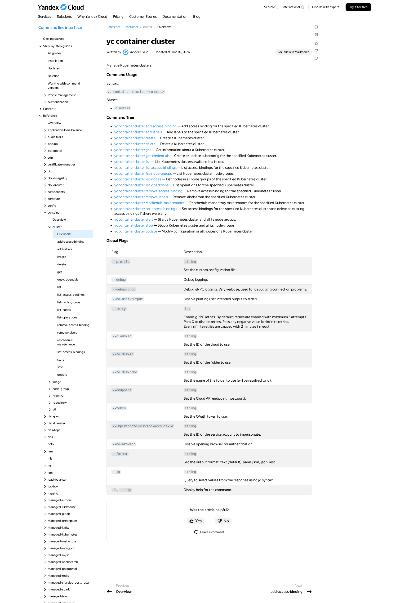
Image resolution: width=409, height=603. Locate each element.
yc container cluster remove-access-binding (148, 191)
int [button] (187, 309)
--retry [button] (119, 309)
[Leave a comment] (316, 58)
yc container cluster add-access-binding (145, 126)
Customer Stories (143, 16)
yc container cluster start (133, 219)
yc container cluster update (135, 231)
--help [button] (125, 490)
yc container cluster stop (133, 225)
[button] (294, 7)
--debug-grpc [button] (123, 289)
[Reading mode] (316, 27)
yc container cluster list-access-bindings (145, 167)
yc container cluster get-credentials (141, 156)
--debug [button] (119, 279)
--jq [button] (116, 472)
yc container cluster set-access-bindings (145, 209)
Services (44, 16)
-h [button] (114, 490)
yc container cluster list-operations (141, 185)
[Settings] (316, 34)
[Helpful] (316, 43)
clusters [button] (122, 108)
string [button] (190, 262)
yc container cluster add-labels (138, 132)
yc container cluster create (135, 138)
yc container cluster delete (135, 144)
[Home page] (63, 7)
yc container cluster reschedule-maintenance (149, 203)
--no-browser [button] (123, 444)
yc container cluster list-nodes (137, 179)
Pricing (118, 16)
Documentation (174, 16)
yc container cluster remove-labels (141, 197)
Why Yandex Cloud (92, 16)
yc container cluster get (132, 150)
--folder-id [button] (122, 354)
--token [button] (119, 408)
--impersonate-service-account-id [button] (142, 426)
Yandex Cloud (138, 52)
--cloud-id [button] (121, 336)
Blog (196, 16)
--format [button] (120, 454)
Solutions (64, 16)
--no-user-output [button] (127, 299)
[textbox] (271, 7)
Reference (113, 27)
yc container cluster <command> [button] (135, 92)
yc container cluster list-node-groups (143, 173)
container (131, 27)
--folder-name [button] (124, 372)
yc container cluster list (132, 162)
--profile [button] (120, 262)
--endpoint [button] (121, 390)
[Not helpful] (316, 51)
